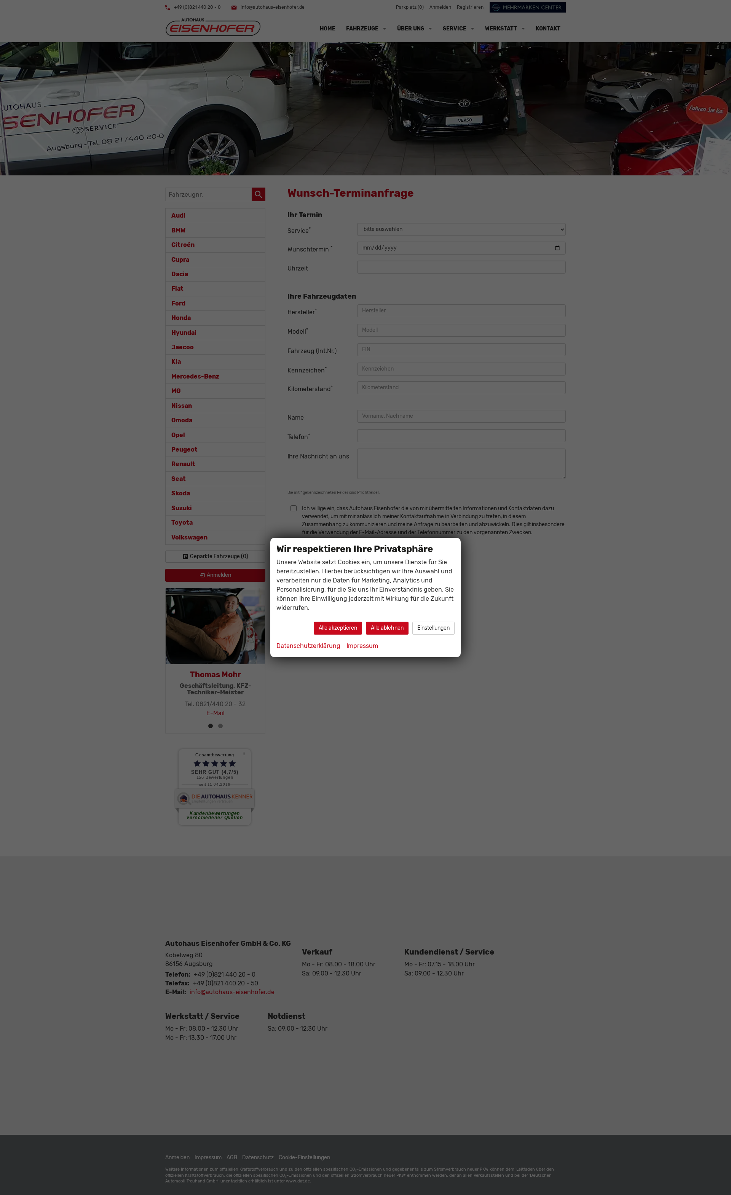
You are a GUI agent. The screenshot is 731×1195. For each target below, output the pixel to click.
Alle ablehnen (387, 628)
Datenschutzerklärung (308, 645)
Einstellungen (433, 628)
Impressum (362, 645)
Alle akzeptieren (338, 628)
